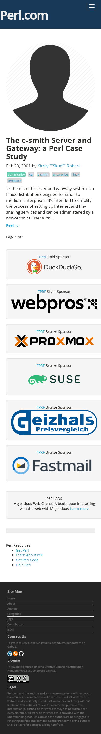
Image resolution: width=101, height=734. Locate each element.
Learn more (79, 508)
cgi (31, 174)
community (16, 174)
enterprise (60, 174)
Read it (12, 225)
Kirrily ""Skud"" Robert (59, 165)
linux (75, 174)
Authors (12, 608)
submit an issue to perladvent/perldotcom (54, 642)
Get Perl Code (27, 560)
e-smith (43, 174)
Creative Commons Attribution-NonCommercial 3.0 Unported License (45, 668)
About (11, 603)
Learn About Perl (29, 555)
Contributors (15, 624)
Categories (14, 614)
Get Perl (22, 550)
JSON (10, 629)
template (14, 181)
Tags (10, 619)
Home (11, 598)
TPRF (43, 256)
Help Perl (23, 565)
